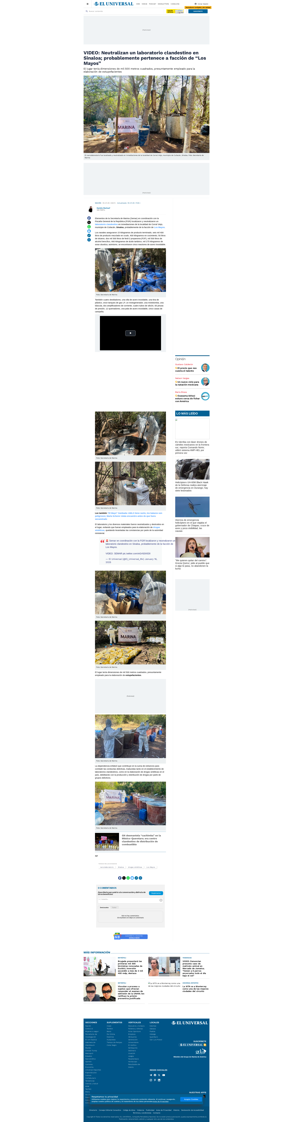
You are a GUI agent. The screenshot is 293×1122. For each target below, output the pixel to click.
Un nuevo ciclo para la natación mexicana (187, 383)
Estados (88, 1056)
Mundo (88, 1048)
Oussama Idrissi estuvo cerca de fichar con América (187, 398)
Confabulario (90, 1078)
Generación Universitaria (133, 1041)
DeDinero (132, 1051)
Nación (98, 203)
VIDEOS (144, 4)
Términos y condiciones (142, 1113)
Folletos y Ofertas (135, 1029)
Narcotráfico (90, 1059)
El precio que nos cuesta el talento (186, 369)
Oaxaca (153, 1029)
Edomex (153, 1026)
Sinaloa (121, 867)
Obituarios (132, 1037)
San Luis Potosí (156, 1040)
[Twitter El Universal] (159, 1075)
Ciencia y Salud (91, 1083)
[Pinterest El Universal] (155, 1080)
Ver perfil (101, 210)
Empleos (132, 1034)
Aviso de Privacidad (163, 1110)
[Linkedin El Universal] (159, 1080)
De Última (111, 1034)
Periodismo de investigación (91, 1035)
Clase (109, 1026)
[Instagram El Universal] (151, 1080)
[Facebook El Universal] (155, 1075)
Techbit (88, 1089)
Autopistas (111, 1040)
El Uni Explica (91, 1040)
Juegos (131, 1056)
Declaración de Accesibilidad (192, 1110)
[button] (198, 11)
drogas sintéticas (135, 867)
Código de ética (129, 1110)
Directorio (93, 1110)
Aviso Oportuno (134, 1031)
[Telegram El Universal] (151, 1075)
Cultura (88, 1075)
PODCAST (152, 4)
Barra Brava (181, 392)
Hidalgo (153, 1034)
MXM (138, 4)
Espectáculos (90, 1072)
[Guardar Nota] (89, 240)
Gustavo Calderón (184, 364)
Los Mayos (150, 867)
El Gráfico (132, 1045)
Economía (89, 1067)
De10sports (132, 1048)
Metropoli (89, 1053)
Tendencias (90, 1081)
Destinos (110, 1037)
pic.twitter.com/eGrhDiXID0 (136, 553)
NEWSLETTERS (163, 4)
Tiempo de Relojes (114, 1042)
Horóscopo (132, 1062)
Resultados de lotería (134, 1065)
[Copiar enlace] (89, 235)
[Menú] (88, 4)
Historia (176, 1110)
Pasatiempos (133, 1059)
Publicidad (150, 1110)
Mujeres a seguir (92, 1031)
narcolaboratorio (107, 867)
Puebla (152, 1031)
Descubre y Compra (136, 1026)
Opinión (180, 359)
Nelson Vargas (182, 378)
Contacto (156, 1113)
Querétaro (154, 1037)
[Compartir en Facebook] (89, 218)
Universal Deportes (93, 1070)
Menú (87, 1092)
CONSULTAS (175, 4)
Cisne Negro (112, 1045)
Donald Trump (91, 1051)
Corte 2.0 (89, 1029)
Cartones (89, 1064)
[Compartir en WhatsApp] (89, 226)
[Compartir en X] (89, 222)
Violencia (140, 1110)
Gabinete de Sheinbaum (90, 1043)
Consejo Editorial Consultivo (110, 1110)
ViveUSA (131, 1053)
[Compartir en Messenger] (89, 231)
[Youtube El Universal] (163, 1075)
